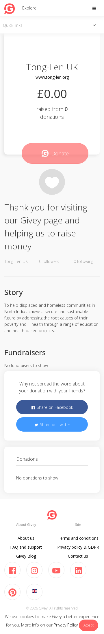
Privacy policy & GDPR (78, 547)
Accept (88, 625)
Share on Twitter (54, 424)
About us (26, 538)
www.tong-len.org (52, 77)
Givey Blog (26, 556)
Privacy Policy (66, 625)
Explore (29, 8)
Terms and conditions (78, 538)
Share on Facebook (54, 407)
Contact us (78, 556)
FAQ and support (26, 547)
